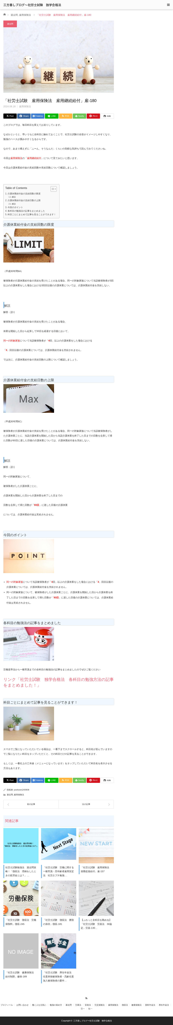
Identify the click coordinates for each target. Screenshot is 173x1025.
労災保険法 (99, 1005)
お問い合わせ (22, 1005)
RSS (86, 997)
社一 (90, 1009)
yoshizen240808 (21, 790)
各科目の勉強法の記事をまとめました (26, 211)
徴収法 (125, 1005)
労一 (83, 1009)
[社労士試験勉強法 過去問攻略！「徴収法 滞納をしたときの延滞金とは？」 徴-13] (21, 845)
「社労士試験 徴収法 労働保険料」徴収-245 (20, 922)
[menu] (168, 4)
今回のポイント (15, 207)
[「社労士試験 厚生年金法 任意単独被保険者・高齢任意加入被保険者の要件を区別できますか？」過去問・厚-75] (58, 951)
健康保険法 (136, 1005)
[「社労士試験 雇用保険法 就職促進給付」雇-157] (96, 845)
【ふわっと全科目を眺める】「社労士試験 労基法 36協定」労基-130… (96, 924)
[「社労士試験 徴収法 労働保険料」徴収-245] (21, 898)
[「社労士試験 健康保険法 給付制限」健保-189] (21, 951)
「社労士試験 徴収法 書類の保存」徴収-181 (58, 922)
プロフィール (7, 1005)
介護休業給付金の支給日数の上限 (24, 200)
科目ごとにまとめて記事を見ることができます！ (32, 214)
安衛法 (88, 1005)
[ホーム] (4, 14)
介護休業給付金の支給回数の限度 (24, 193)
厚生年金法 (164, 1005)
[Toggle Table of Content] (52, 189)
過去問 (14, 15)
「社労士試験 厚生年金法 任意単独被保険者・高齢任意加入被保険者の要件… (58, 976)
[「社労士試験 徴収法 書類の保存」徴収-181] (58, 898)
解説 (14, 197)
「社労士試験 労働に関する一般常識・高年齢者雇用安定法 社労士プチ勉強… (58, 871)
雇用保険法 (25, 15)
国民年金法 (150, 1005)
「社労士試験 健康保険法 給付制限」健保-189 (20, 974)
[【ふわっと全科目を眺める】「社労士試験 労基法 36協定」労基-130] (96, 898)
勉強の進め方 (56, 1005)
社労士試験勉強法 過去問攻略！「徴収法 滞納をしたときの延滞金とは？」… (20, 871)
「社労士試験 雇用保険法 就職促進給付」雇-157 (96, 869)
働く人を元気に (39, 1005)
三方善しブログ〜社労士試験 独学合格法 (32, 4)
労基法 (78, 1005)
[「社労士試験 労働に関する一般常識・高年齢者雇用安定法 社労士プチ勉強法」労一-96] (58, 845)
